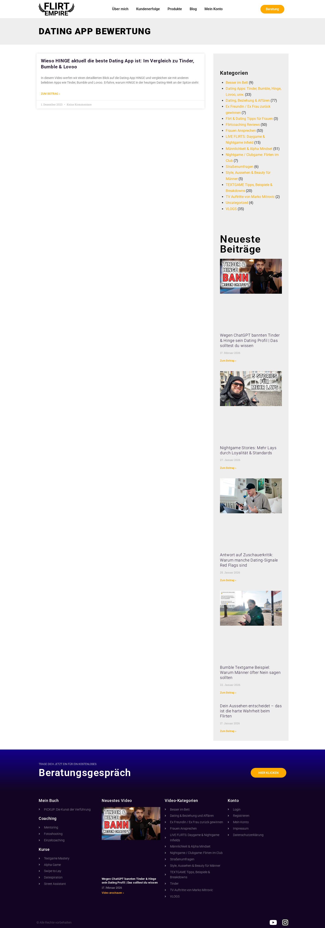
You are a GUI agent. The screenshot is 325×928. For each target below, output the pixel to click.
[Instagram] (285, 922)
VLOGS (231, 209)
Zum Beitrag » (50, 93)
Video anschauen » (113, 892)
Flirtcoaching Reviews (243, 125)
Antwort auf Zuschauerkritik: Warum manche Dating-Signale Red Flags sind (249, 560)
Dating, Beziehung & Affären (248, 100)
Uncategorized (237, 203)
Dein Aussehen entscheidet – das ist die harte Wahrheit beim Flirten (251, 711)
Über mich (120, 9)
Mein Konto (214, 9)
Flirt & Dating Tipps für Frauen (249, 119)
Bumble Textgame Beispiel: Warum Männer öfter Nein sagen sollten (250, 672)
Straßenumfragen (239, 167)
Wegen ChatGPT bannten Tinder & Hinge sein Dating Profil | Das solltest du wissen (250, 340)
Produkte (175, 9)
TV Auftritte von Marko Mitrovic (250, 197)
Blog (193, 9)
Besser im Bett (237, 83)
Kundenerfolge (148, 9)
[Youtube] (273, 922)
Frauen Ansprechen (241, 130)
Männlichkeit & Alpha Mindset (249, 149)
